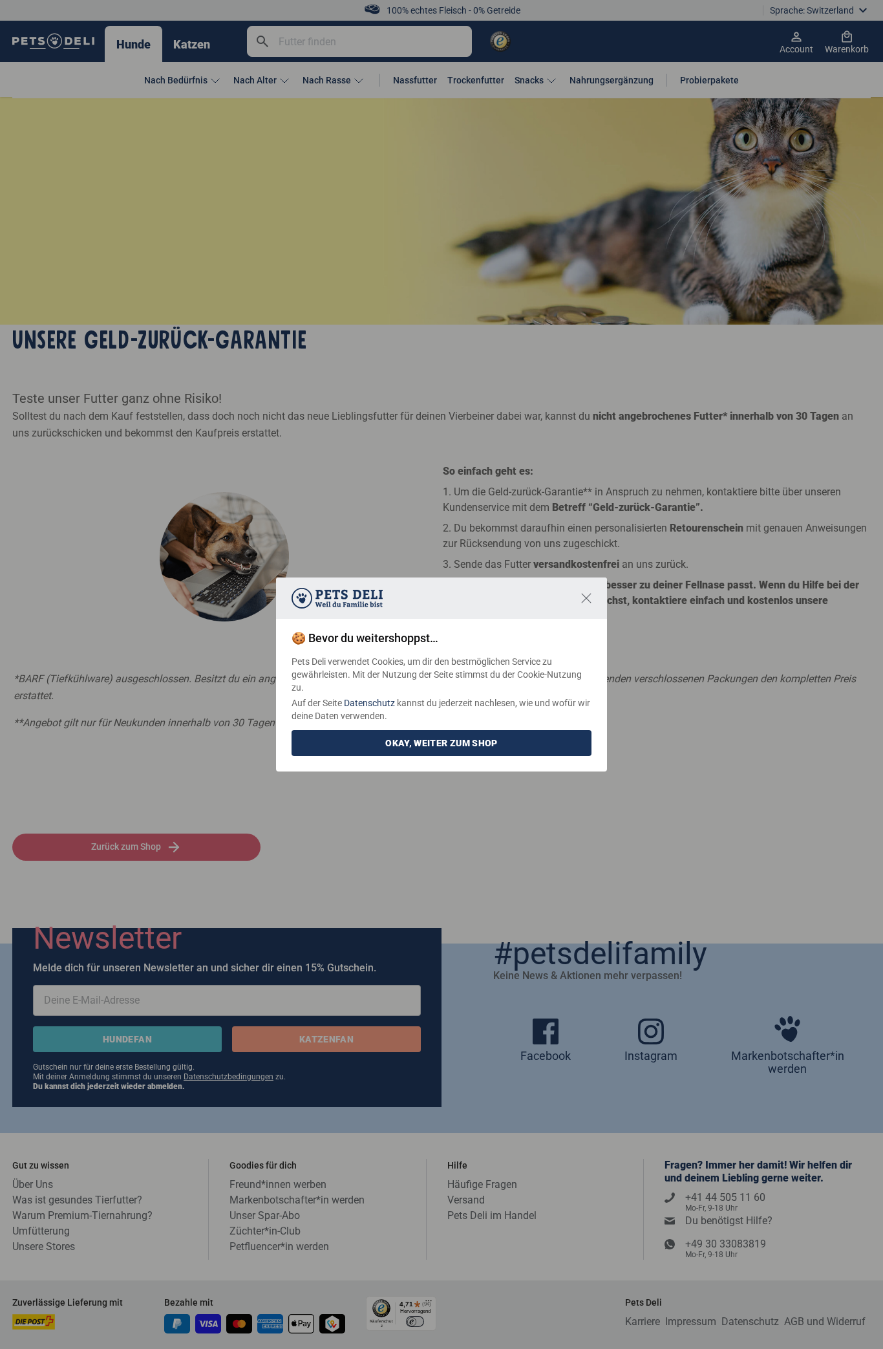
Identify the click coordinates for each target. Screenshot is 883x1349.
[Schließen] (586, 598)
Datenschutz (369, 703)
